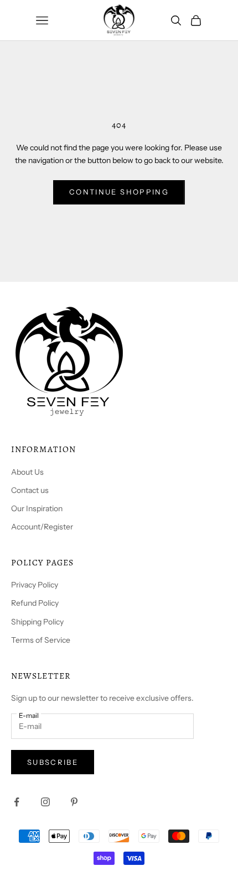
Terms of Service (40, 640)
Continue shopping (119, 191)
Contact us (30, 490)
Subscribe (52, 762)
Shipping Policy (37, 622)
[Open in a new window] (16, 801)
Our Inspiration (37, 508)
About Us (27, 472)
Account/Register (42, 527)
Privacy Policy (34, 585)
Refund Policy (35, 603)
